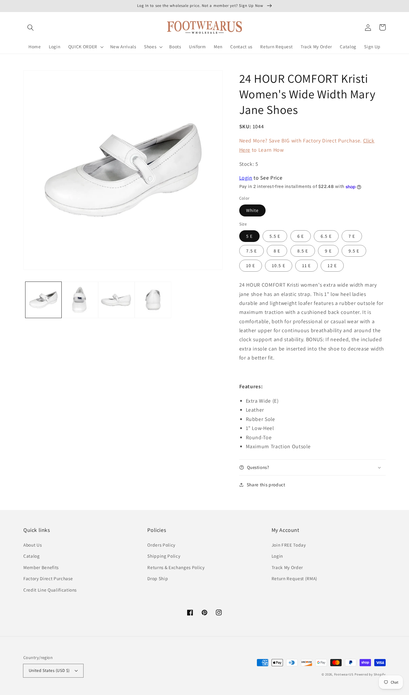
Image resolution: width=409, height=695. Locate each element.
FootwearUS (344, 674)
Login (245, 177)
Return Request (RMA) (294, 578)
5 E (249, 236)
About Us (32, 545)
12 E (332, 265)
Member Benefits (41, 567)
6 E (300, 236)
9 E (328, 251)
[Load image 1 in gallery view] (43, 300)
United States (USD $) (49, 670)
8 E (277, 251)
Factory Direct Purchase (48, 578)
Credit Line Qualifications (50, 590)
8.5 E (302, 251)
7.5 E (251, 251)
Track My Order (287, 567)
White (252, 210)
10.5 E (278, 265)
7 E (352, 236)
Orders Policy (161, 545)
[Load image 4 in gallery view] (153, 300)
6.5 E (326, 236)
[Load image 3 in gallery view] (116, 300)
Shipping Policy (163, 556)
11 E (306, 265)
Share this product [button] (266, 485)
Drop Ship (157, 578)
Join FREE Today (289, 545)
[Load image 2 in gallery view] (80, 300)
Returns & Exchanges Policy (176, 567)
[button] (30, 27)
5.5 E (275, 236)
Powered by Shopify (370, 674)
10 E (250, 265)
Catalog (31, 556)
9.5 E (354, 251)
